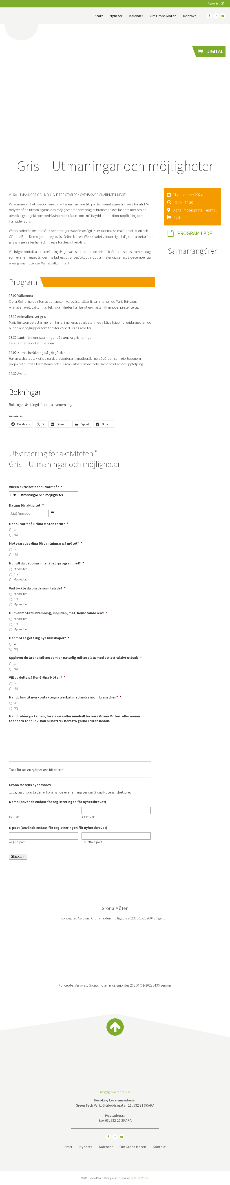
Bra (16, 574)
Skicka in (18, 856)
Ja (15, 529)
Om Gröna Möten (163, 16)
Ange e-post (17, 842)
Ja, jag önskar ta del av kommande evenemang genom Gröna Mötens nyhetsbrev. (72, 792)
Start (99, 16)
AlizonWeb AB (141, 1178)
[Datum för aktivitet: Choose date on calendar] (52, 513)
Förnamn (15, 817)
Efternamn (89, 817)
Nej (16, 534)
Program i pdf (194, 233)
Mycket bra (21, 579)
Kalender (136, 16)
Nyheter (116, 16)
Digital (214, 51)
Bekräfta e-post (92, 842)
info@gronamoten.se (115, 1092)
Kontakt (189, 16)
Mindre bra (20, 569)
